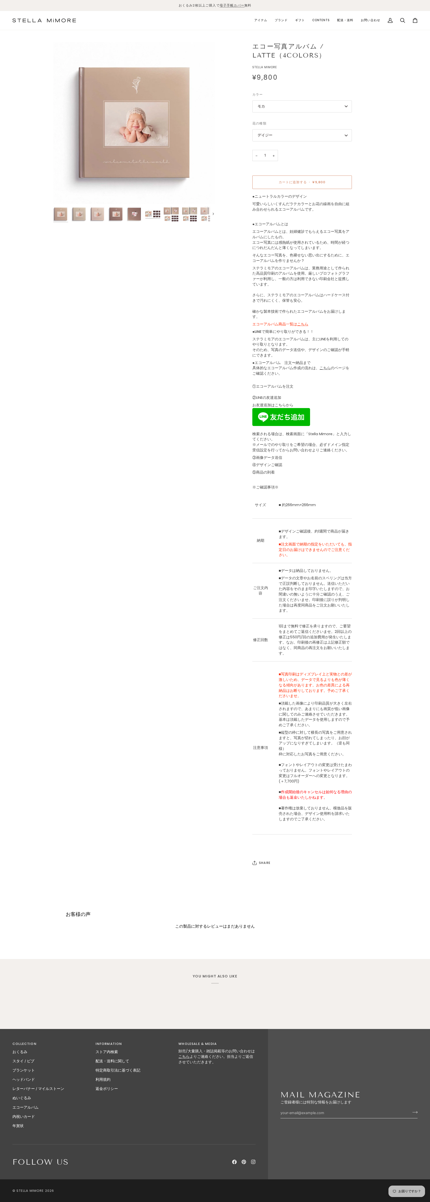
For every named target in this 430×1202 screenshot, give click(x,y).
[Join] (413, 1112)
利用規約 (103, 1079)
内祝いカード (23, 1116)
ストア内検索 (107, 1052)
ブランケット (23, 1070)
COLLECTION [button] (24, 1043)
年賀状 (18, 1126)
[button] (261, 20)
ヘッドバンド (23, 1079)
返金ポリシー (107, 1088)
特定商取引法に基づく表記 (118, 1070)
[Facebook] (234, 1162)
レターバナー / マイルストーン (38, 1088)
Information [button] (109, 1043)
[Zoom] (134, 123)
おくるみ (19, 1052)
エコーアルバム (25, 1107)
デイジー (265, 135)
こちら (325, 367)
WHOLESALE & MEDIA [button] (197, 1043)
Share (264, 862)
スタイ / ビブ (23, 1061)
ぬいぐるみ (21, 1098)
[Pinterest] (244, 1162)
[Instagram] (253, 1162)
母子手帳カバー (232, 5)
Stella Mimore (30, 1190)
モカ (261, 106)
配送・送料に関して (112, 1061)
